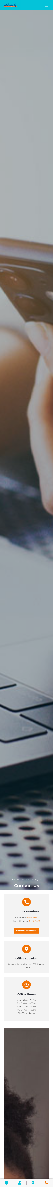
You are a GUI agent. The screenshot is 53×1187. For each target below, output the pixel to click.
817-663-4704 (33, 917)
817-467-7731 (34, 921)
